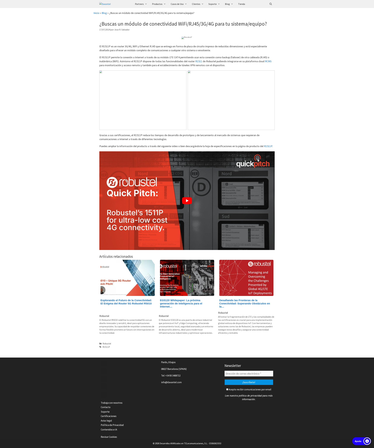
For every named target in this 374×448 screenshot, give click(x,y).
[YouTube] (104, 387)
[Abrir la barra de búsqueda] (271, 4)
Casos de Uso (177, 3)
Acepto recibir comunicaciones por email (249, 389)
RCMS (268, 61)
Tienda (241, 3)
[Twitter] (104, 371)
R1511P (268, 146)
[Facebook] (104, 363)
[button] (361, 441)
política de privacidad (250, 395)
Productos (157, 3)
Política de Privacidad (112, 425)
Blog (227, 3)
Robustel (107, 343)
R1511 (198, 61)
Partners (139, 3)
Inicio (96, 13)
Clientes (196, 3)
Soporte (212, 3)
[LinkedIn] (104, 379)
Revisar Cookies (109, 436)
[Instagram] (104, 394)
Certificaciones (108, 416)
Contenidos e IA (109, 429)
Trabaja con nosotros (111, 402)
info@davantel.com (171, 382)
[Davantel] (115, 4)
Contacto (105, 407)
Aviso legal (106, 420)
